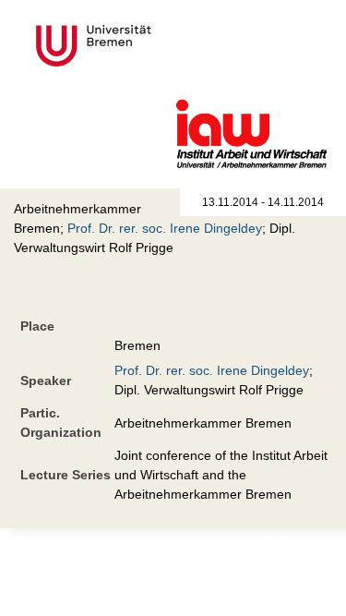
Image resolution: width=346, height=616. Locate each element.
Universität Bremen (155, 45)
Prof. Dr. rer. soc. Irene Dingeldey (164, 228)
